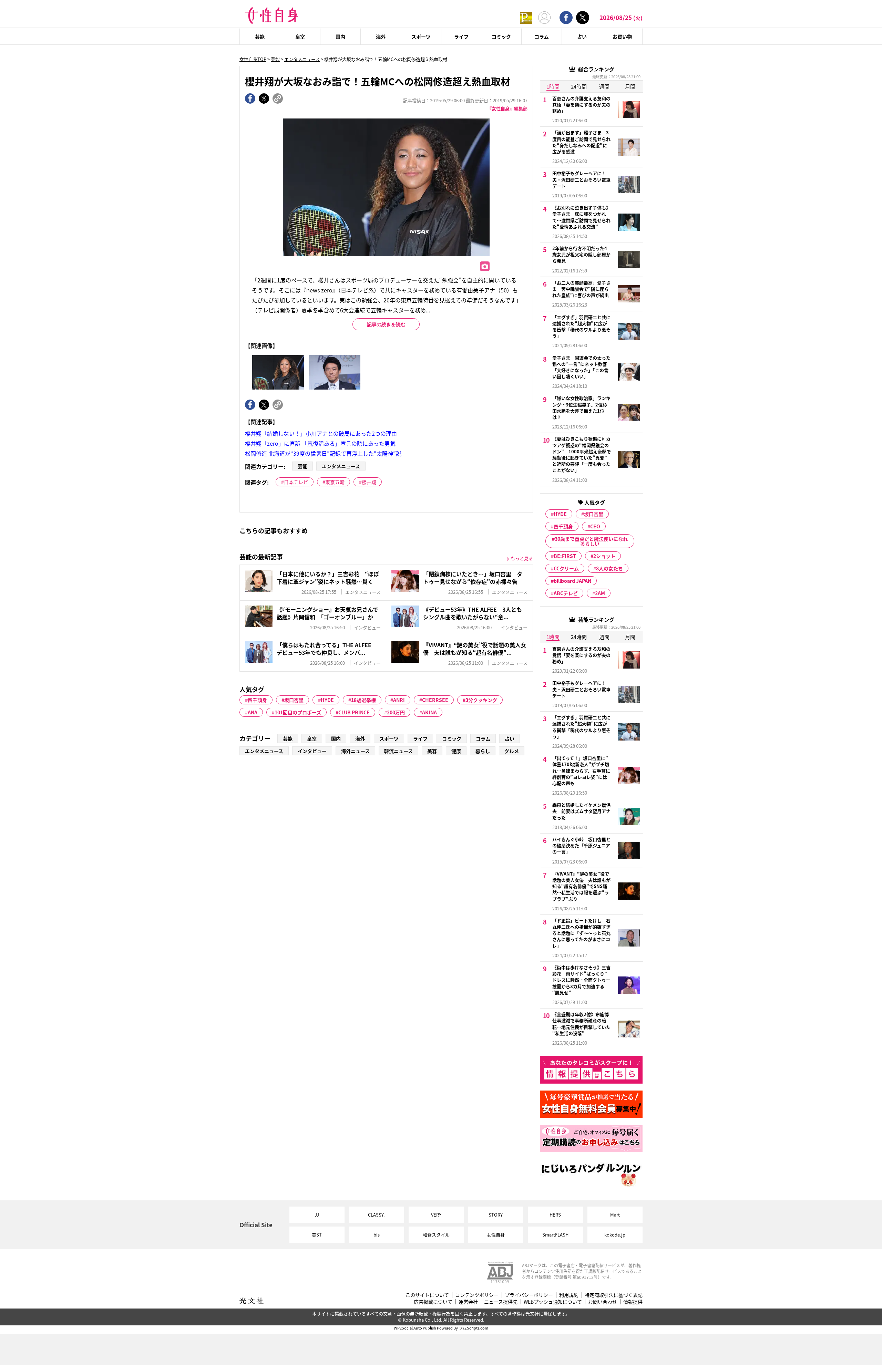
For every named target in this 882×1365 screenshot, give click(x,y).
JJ (317, 1214)
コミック (501, 36)
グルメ (511, 750)
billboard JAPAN (572, 580)
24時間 (579, 86)
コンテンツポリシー (477, 1295)
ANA (252, 712)
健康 (456, 750)
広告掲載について (433, 1302)
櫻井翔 (369, 481)
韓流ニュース (398, 750)
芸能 (260, 36)
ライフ (461, 36)
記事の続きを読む (386, 324)
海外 (381, 36)
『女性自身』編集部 (507, 108)
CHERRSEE (435, 699)
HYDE (327, 699)
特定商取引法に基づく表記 (614, 1295)
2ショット (604, 555)
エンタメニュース (302, 59)
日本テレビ (296, 481)
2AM (600, 593)
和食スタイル (436, 1234)
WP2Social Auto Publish (415, 1328)
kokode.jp (614, 1234)
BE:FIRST (565, 555)
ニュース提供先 (500, 1302)
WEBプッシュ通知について (553, 1302)
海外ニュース (355, 750)
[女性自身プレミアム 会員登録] (526, 17)
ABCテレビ (566, 593)
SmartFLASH (555, 1234)
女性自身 (496, 1234)
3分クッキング (481, 699)
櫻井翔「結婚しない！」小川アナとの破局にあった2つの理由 (321, 433)
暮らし (482, 750)
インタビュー (312, 750)
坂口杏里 (294, 699)
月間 (630, 86)
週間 (604, 86)
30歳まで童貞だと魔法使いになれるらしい (591, 541)
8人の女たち (609, 568)
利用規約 (568, 1295)
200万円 (396, 712)
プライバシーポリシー (529, 1295)
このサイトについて (427, 1295)
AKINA (429, 712)
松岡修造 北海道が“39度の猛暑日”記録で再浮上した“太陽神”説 (323, 453)
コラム (541, 36)
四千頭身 (257, 699)
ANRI (399, 699)
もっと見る (522, 558)
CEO (595, 526)
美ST (317, 1234)
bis (376, 1234)
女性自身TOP (252, 59)
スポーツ (421, 36)
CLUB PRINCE (354, 712)
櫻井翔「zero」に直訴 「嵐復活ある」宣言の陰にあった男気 (320, 443)
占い (582, 36)
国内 (340, 36)
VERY (436, 1214)
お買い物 (622, 36)
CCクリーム (566, 568)
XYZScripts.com (474, 1328)
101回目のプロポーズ (298, 712)
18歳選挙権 (363, 699)
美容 (432, 750)
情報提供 (633, 1302)
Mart (615, 1214)
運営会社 (468, 1302)
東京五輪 (335, 481)
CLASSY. (376, 1214)
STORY (496, 1214)
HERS (555, 1214)
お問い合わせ (602, 1302)
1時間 (553, 86)
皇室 (300, 36)
